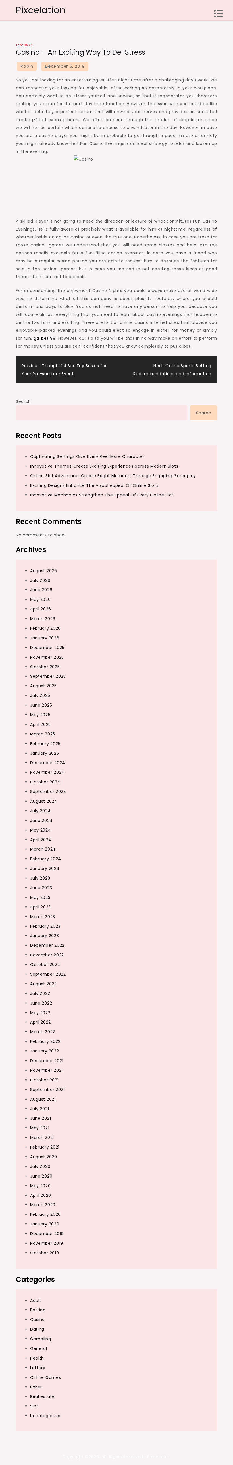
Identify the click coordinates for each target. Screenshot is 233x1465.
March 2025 (42, 734)
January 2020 (44, 1224)
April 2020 (40, 1195)
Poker (36, 1387)
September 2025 (48, 676)
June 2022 (41, 1003)
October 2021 (44, 1080)
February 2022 (45, 1041)
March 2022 (42, 1032)
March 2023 (42, 916)
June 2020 (41, 1176)
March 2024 (43, 849)
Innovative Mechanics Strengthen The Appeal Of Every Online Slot (102, 495)
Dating (37, 1329)
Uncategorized (46, 1416)
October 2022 (45, 964)
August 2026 (43, 571)
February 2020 (45, 1214)
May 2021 (39, 1128)
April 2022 (40, 1022)
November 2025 (47, 657)
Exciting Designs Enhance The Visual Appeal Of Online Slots (94, 485)
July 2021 (39, 1109)
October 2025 (45, 667)
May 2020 (40, 1186)
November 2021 (46, 1070)
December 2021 (46, 1061)
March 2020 (42, 1205)
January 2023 (44, 935)
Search (23, 401)
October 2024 (45, 782)
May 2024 (40, 830)
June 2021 (40, 1118)
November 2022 (47, 955)
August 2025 (43, 686)
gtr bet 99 (45, 338)
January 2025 (44, 753)
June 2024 (41, 820)
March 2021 (42, 1137)
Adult (35, 1300)
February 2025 (45, 744)
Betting (38, 1310)
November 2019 (46, 1243)
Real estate (42, 1396)
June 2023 (41, 888)
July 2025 (40, 695)
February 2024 (45, 859)
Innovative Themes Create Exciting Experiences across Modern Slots (104, 466)
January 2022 (44, 1051)
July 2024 (40, 811)
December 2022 (47, 945)
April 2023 (40, 907)
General (38, 1348)
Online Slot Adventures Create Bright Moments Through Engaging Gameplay (113, 476)
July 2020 (40, 1166)
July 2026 (40, 580)
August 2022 (43, 984)
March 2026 (42, 618)
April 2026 (40, 609)
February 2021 (44, 1147)
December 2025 (47, 647)
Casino (24, 45)
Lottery (37, 1368)
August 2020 (43, 1157)
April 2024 (40, 840)
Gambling (40, 1339)
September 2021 (47, 1089)
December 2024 (47, 763)
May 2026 (40, 599)
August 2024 (43, 801)
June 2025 (41, 705)
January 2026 (44, 638)
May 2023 (40, 897)
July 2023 (40, 878)
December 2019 (47, 1233)
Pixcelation (41, 10)
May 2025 (40, 715)
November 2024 (47, 772)
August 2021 (43, 1099)
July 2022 (40, 993)
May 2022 (40, 1013)
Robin (26, 66)
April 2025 (40, 724)
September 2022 (48, 974)
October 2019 (44, 1253)
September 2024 (48, 791)
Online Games (45, 1377)
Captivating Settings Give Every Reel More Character (87, 456)
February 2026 (45, 628)
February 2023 (45, 926)
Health (37, 1358)
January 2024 (44, 868)
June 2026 (41, 590)
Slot (34, 1406)
